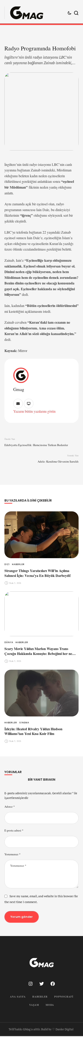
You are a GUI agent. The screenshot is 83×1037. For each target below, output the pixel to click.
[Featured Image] (41, 534)
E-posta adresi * (13, 830)
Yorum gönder (21, 917)
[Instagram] (30, 983)
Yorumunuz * (12, 854)
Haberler (40, 996)
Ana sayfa (18, 996)
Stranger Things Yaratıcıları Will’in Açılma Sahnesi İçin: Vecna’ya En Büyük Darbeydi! (37, 573)
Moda (50, 1005)
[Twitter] (41, 983)
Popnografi (63, 996)
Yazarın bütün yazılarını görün (34, 411)
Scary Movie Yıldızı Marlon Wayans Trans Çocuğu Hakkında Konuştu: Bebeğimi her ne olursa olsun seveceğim (38, 653)
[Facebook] (52, 983)
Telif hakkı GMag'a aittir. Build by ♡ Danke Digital (41, 1029)
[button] (71, 1018)
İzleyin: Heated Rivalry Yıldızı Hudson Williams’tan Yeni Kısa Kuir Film (33, 731)
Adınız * (9, 806)
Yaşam (34, 1005)
